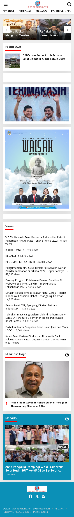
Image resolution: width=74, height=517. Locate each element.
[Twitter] (37, 496)
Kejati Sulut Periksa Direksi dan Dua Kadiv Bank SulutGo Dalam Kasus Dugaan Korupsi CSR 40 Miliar (35, 337)
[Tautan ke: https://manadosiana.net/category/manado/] (67, 419)
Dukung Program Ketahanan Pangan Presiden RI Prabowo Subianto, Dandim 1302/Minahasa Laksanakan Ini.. (33, 283)
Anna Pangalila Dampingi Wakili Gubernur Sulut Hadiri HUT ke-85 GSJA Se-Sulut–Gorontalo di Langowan (34, 469)
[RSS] (43, 496)
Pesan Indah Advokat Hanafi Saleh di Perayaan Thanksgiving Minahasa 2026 (39, 404)
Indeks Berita (13, 249)
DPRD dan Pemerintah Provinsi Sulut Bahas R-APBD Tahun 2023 (43, 57)
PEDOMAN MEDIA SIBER (20, 262)
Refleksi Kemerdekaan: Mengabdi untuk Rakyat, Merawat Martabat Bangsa (52, 33)
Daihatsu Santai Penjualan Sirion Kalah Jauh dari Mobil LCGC (36, 328)
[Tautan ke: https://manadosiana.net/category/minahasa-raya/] (67, 355)
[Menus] (5, 4)
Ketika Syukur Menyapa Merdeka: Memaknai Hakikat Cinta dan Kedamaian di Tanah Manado (19, 33)
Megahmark (43, 508)
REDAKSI (10, 255)
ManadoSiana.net (21, 508)
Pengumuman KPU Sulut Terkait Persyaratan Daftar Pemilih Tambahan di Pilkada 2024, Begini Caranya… (35, 269)
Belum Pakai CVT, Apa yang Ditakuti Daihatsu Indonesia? (31, 307)
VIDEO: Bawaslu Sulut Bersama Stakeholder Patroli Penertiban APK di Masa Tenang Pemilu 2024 (35, 239)
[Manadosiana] (37, 4)
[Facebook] (30, 496)
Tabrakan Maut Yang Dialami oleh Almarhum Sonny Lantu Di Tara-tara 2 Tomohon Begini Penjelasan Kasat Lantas (35, 318)
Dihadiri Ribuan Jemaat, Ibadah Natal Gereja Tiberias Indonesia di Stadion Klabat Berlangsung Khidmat (35, 294)
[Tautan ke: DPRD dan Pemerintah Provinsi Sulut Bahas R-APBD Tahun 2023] (12, 60)
